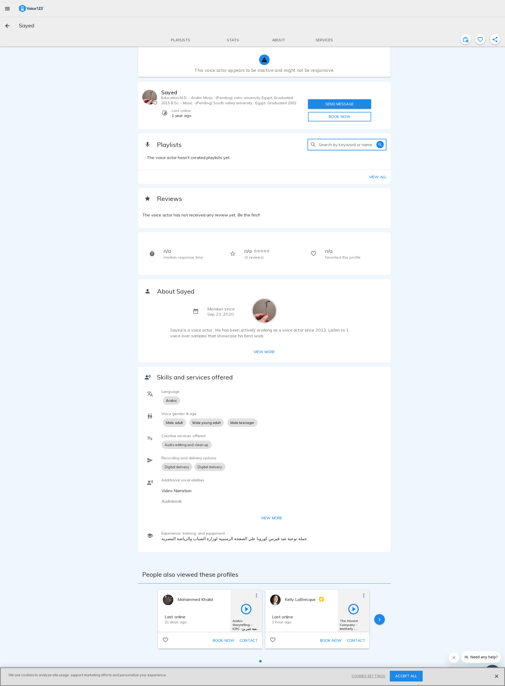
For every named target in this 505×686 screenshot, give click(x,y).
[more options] (256, 595)
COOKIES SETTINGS (368, 676)
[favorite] (480, 39)
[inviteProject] (465, 39)
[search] (313, 144)
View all (377, 177)
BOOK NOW (339, 116)
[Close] (496, 676)
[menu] (7, 8)
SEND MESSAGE (339, 104)
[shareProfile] (495, 39)
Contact (249, 640)
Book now (223, 640)
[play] (246, 609)
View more (264, 351)
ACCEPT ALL (406, 676)
